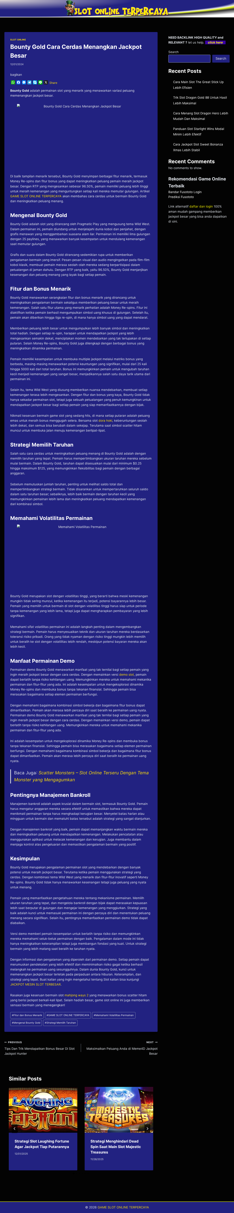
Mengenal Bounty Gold (26, 1022)
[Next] (147, 1128)
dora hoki (105, 420)
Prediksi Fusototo (181, 197)
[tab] (74, 1173)
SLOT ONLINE (18, 39)
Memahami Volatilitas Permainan (114, 1015)
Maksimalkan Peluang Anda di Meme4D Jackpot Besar (122, 1048)
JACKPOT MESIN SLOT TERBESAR (35, 984)
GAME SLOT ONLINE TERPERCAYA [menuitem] (36, 196)
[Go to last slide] (15, 1128)
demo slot (126, 674)
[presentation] (43, 1110)
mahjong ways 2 (76, 995)
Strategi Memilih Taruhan (60, 1022)
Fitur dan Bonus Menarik (27, 1015)
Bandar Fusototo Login (185, 192)
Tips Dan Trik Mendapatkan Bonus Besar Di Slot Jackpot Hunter (39, 1048)
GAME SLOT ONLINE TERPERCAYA (68, 1015)
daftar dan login (201, 206)
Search (173, 52)
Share (53, 83)
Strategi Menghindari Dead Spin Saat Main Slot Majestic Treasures (115, 1146)
